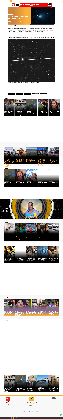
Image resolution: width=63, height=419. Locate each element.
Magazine (6, 257)
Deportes (40, 110)
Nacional (52, 110)
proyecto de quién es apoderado (35, 93)
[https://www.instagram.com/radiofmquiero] (33, 403)
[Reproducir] (61, 1)
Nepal (19, 93)
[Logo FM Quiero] (11, 1)
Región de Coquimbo (6, 110)
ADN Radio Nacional (12, 84)
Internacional (18, 110)
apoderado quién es (43, 93)
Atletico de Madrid (27, 93)
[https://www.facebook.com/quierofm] (27, 402)
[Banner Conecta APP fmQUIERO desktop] (31, 5)
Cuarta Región (11, 93)
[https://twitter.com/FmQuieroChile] (30, 403)
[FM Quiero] (4, 1)
